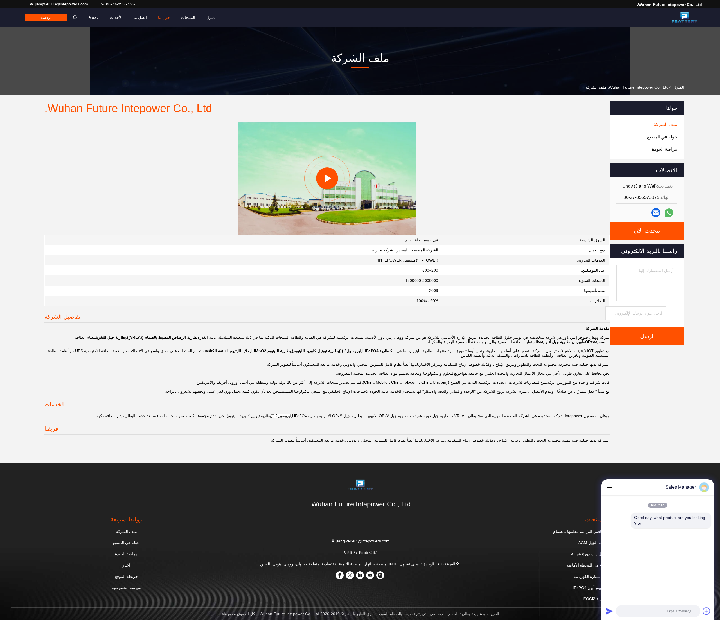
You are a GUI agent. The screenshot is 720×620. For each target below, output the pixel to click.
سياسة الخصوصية (126, 587)
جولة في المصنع (126, 542)
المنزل (678, 87)
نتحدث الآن (647, 231)
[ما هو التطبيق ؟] (669, 213)
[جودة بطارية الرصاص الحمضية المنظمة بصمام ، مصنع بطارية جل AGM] (327, 178)
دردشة (45, 17)
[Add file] (706, 611)
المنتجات (188, 17)
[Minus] (609, 487)
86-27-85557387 (120, 4)
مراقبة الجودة (126, 554)
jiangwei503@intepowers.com (62, 4)
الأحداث (116, 17)
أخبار (126, 565)
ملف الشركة (126, 531)
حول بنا (164, 17)
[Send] (609, 611)
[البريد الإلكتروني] (656, 212)
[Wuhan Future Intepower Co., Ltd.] (684, 17)
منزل (210, 17)
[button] (355, 233)
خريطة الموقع (126, 576)
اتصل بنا (140, 17)
